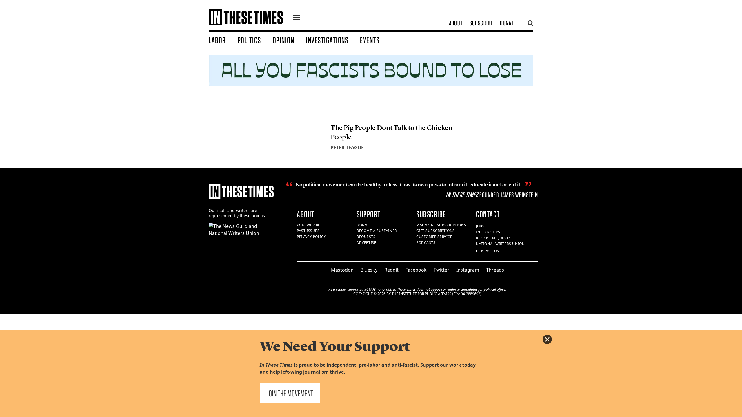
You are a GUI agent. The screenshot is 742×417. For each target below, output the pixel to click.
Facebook (416, 270)
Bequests (366, 236)
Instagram (467, 270)
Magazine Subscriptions (441, 224)
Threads (495, 270)
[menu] (296, 18)
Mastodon (342, 270)
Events (369, 40)
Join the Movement (290, 393)
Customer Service (434, 236)
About (456, 23)
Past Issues (308, 230)
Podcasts (426, 242)
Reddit (391, 270)
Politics (249, 40)
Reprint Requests (493, 237)
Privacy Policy (311, 236)
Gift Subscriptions (435, 230)
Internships (488, 231)
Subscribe (481, 23)
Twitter (441, 270)
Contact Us (487, 250)
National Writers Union (500, 243)
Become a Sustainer (377, 230)
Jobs (480, 226)
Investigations (327, 40)
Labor (217, 40)
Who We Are (308, 224)
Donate (508, 23)
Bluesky (369, 270)
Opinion (283, 40)
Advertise (366, 242)
